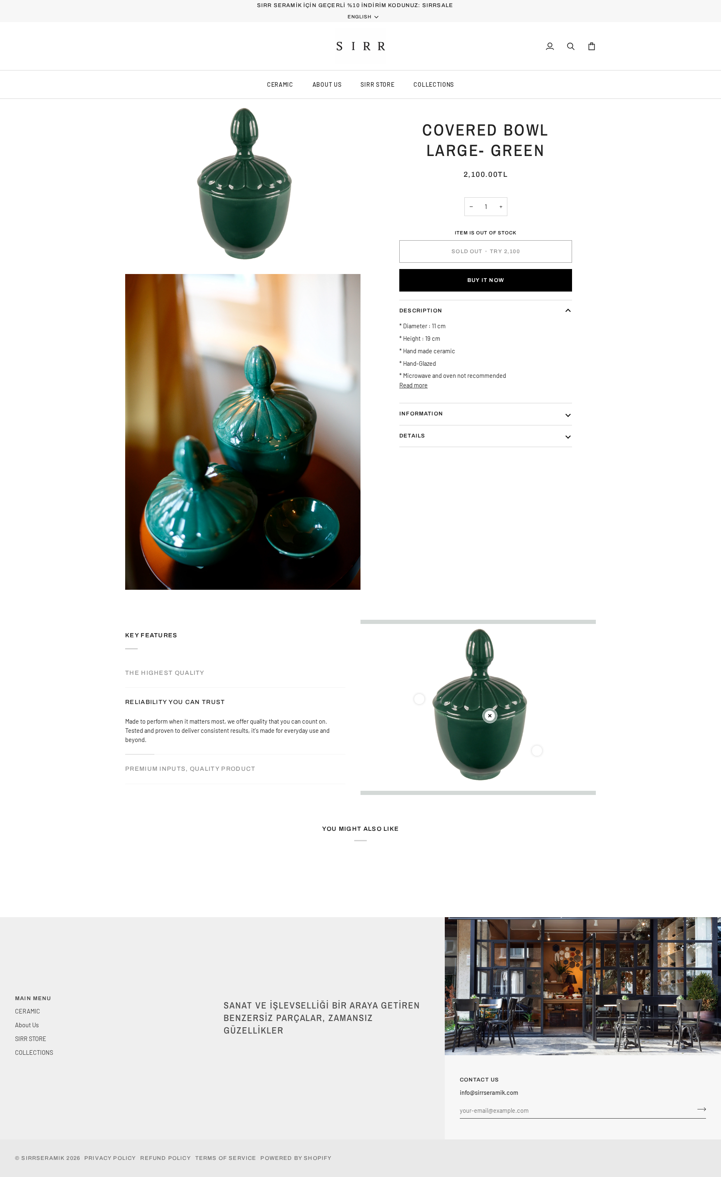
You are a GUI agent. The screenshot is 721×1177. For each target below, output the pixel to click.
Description (420, 311)
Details (412, 435)
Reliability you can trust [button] (175, 702)
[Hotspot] (419, 699)
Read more (413, 384)
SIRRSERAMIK (43, 1158)
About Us (327, 84)
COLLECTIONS (433, 84)
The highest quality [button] (165, 672)
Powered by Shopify (296, 1158)
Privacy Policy (110, 1158)
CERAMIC (280, 84)
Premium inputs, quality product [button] (190, 768)
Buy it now (485, 280)
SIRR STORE (377, 84)
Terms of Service (226, 1158)
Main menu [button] (33, 998)
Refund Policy (165, 1158)
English (359, 16)
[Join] (699, 1109)
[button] (324, 997)
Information (421, 414)
